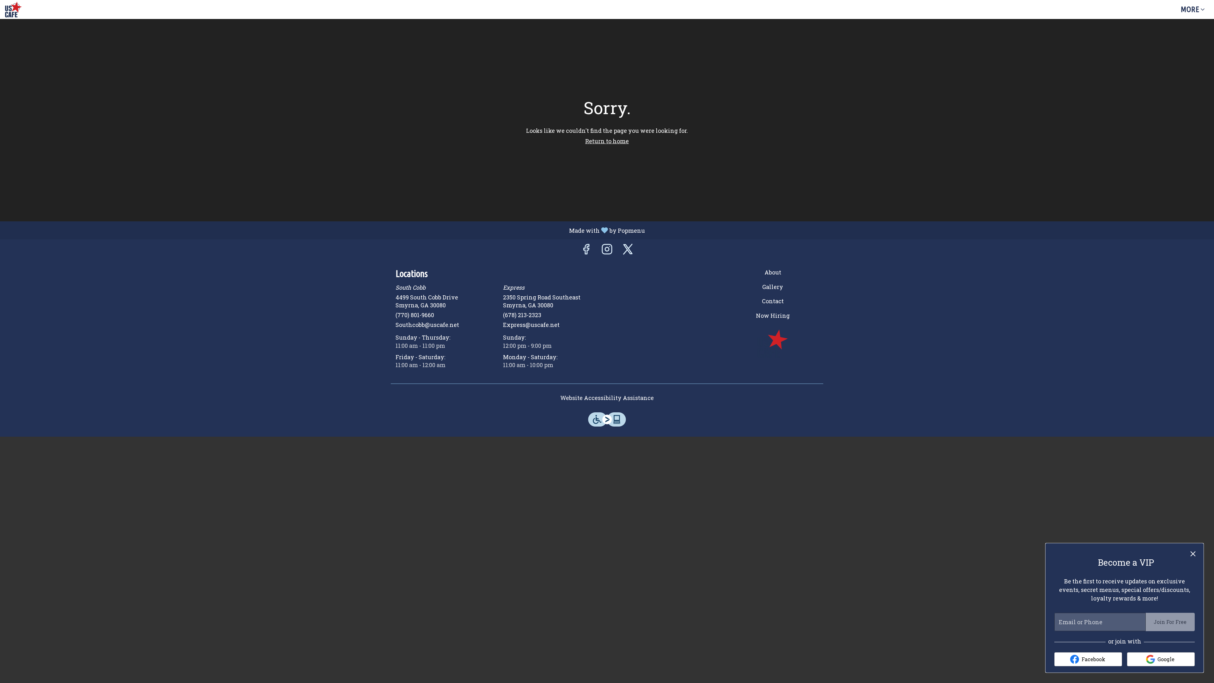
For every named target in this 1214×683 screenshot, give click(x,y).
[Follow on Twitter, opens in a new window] (628, 251)
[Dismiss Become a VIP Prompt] (1193, 554)
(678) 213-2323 (522, 315)
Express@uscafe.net (531, 325)
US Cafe (773, 343)
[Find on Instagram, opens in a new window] (607, 251)
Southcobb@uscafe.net (427, 325)
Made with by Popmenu (325, 230)
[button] (1193, 9)
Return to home (607, 141)
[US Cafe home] (33, 9)
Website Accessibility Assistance (607, 398)
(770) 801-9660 (414, 315)
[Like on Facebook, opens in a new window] (586, 251)
